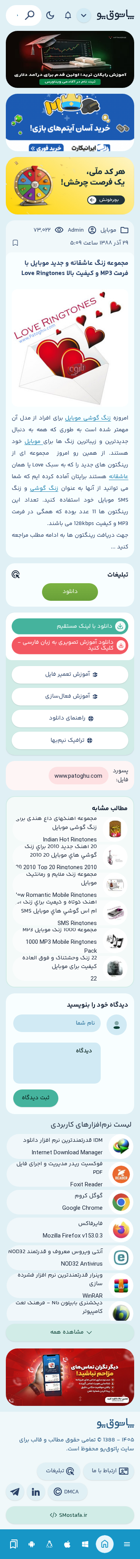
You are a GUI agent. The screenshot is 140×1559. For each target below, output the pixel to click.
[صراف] (70, 185)
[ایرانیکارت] (70, 122)
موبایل (108, 230)
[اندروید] (31, 1544)
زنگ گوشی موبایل (88, 418)
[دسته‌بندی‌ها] (84, 15)
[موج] (70, 59)
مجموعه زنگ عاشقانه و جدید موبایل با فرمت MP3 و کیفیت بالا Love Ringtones (74, 268)
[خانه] (105, 1544)
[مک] (67, 1544)
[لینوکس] (49, 1544)
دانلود (70, 591)
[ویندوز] (85, 1544)
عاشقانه (118, 476)
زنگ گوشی (44, 488)
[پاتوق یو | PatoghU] (115, 15)
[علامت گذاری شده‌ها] (14, 1544)
